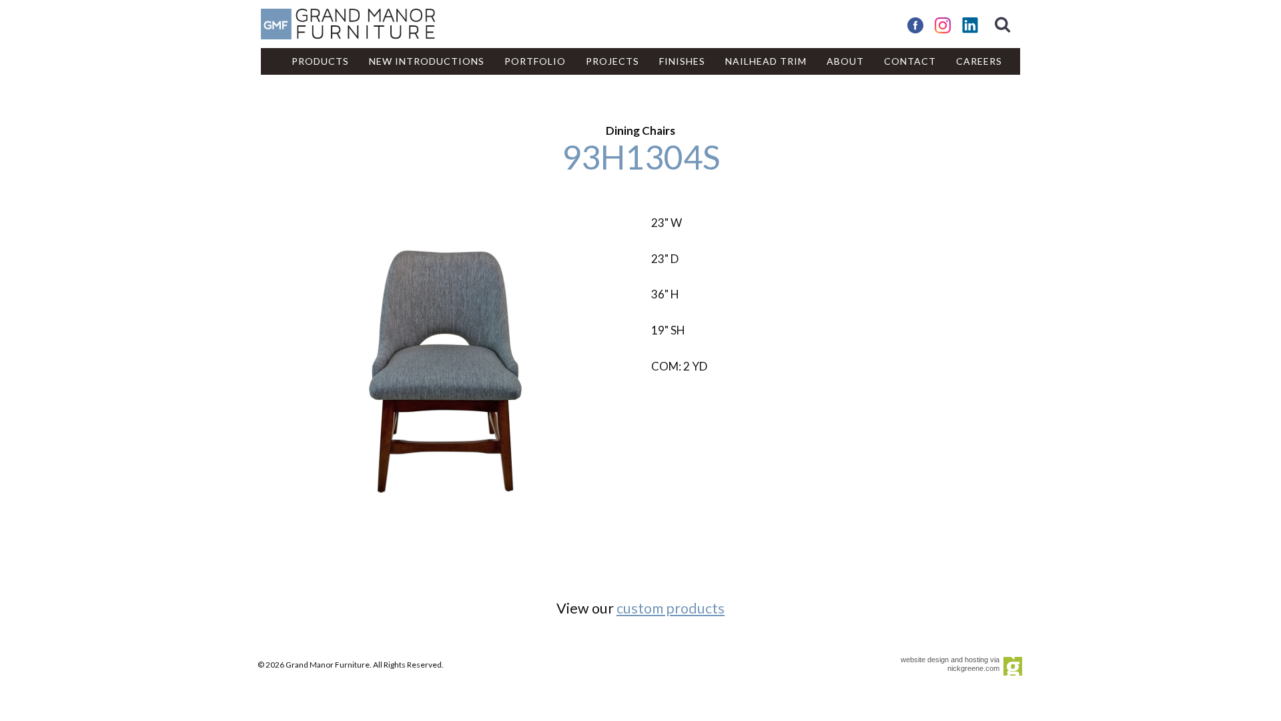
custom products (670, 608)
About (845, 61)
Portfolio (535, 61)
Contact (910, 61)
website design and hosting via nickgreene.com (950, 664)
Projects (612, 61)
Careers (979, 61)
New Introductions (426, 61)
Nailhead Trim (766, 61)
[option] (445, 371)
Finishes (682, 61)
